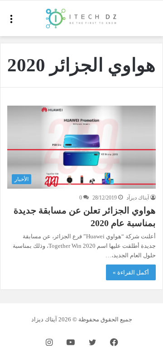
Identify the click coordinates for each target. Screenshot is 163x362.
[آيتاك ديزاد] (81, 18)
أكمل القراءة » (131, 272)
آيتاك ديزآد (137, 198)
